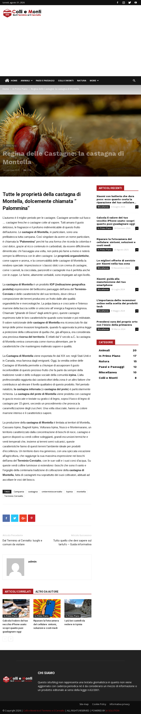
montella (81, 491)
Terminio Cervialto (13, 496)
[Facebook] (117, 2)
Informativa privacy (120, 704)
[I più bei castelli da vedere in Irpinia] (77, 608)
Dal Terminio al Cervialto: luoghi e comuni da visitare (22, 542)
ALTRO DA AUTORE (46, 591)
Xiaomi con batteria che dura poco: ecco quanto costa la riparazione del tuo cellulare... (116, 199)
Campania (19, 491)
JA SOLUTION (112, 710)
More (93, 80)
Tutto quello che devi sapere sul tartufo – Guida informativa (72, 542)
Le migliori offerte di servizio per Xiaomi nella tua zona (116, 262)
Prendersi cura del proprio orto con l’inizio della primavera (117, 323)
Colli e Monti (66, 80)
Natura (81, 80)
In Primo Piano (20, 88)
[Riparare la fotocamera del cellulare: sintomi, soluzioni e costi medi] (46, 608)
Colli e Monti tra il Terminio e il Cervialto (44, 710)
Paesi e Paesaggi (45, 80)
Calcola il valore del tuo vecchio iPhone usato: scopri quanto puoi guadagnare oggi (116, 220)
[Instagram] (123, 2)
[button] (134, 80)
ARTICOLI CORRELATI (18, 591)
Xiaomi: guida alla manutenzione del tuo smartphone (111, 281)
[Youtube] (135, 2)
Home (14, 80)
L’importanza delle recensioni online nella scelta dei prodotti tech (117, 303)
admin (32, 561)
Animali (25, 80)
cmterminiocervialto (52, 491)
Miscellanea (103, 207)
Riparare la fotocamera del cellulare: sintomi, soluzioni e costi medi (46, 624)
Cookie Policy (99, 704)
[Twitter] (129, 2)
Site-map (84, 704)
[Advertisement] (70, 48)
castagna (33, 491)
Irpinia (69, 491)
